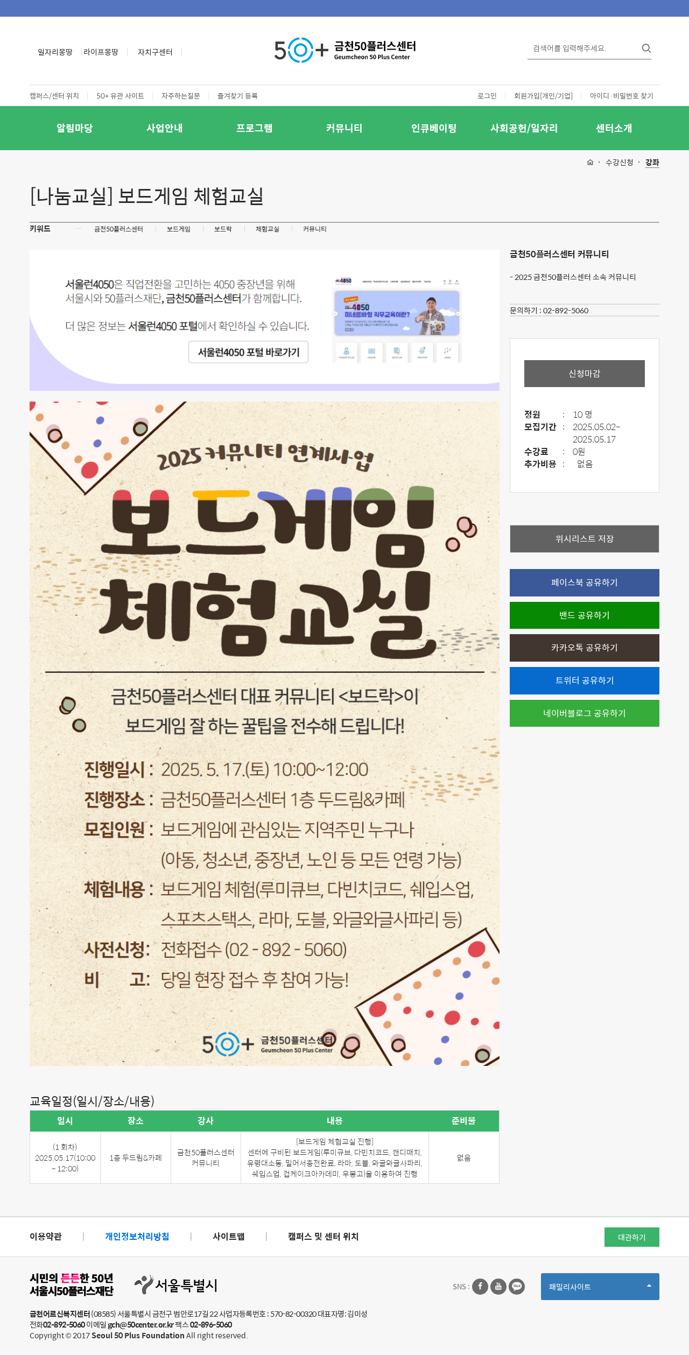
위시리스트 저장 (585, 538)
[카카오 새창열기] (517, 1287)
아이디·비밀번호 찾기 (621, 95)
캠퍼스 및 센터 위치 (323, 1236)
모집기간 (544, 427)
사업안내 (164, 128)
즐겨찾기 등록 (237, 95)
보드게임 (179, 229)
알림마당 (75, 128)
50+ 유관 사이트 (120, 95)
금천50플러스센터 (118, 229)
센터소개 (614, 128)
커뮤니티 (344, 128)
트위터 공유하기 (585, 680)
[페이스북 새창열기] (480, 1287)
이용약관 (46, 1236)
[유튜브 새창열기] (498, 1287)
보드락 (223, 229)
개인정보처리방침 (137, 1236)
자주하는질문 (180, 95)
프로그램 (254, 128)
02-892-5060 (565, 310)
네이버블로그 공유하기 (584, 713)
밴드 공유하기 (584, 615)
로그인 (487, 95)
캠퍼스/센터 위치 (54, 95)
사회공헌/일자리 (524, 128)
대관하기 (632, 1237)
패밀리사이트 (588, 1290)
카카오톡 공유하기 (584, 647)
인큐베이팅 (434, 128)
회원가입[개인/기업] (543, 95)
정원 (544, 415)
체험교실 (267, 229)
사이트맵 (229, 1236)
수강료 (544, 452)
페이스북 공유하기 (584, 582)
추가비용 (544, 464)
